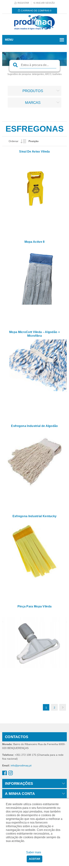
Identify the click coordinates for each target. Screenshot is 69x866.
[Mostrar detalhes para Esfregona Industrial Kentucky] (34, 552)
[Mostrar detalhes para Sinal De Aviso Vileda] (34, 187)
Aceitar (34, 858)
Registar (23, 3)
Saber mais (33, 852)
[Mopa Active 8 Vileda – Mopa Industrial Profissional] (34, 278)
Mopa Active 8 (34, 241)
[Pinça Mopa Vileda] (34, 642)
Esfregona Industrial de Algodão (34, 425)
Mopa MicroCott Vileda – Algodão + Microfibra (34, 333)
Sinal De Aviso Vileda (34, 151)
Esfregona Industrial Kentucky (35, 516)
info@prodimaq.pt (21, 765)
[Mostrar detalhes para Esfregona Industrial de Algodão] (34, 462)
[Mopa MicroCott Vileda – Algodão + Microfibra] (34, 371)
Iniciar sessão (45, 3)
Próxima (62, 707)
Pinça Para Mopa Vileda (34, 606)
